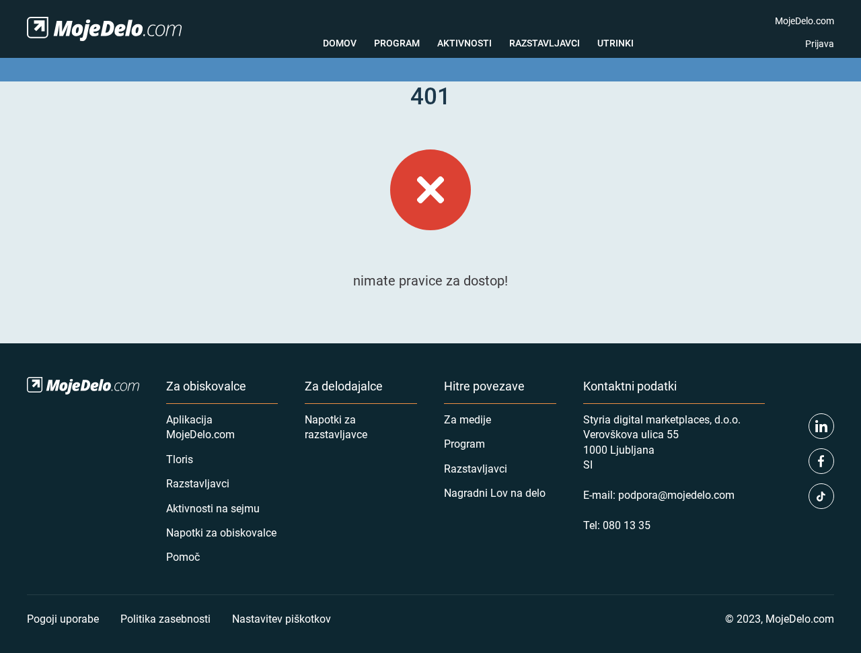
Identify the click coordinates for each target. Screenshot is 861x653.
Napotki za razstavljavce (336, 426)
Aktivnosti (464, 42)
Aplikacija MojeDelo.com (200, 426)
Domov (340, 42)
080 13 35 (626, 525)
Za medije (467, 419)
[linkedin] (821, 426)
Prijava (819, 43)
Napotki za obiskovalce (221, 532)
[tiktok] (821, 496)
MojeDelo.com (804, 20)
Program (397, 42)
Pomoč (183, 556)
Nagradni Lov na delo (495, 492)
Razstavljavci (544, 42)
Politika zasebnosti (165, 618)
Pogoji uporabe (63, 618)
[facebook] (821, 461)
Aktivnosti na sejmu (213, 508)
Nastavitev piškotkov (281, 618)
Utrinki (615, 42)
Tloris (179, 459)
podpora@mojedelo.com (676, 494)
